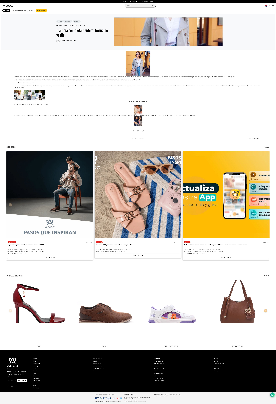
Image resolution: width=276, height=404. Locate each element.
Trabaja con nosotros (98, 368)
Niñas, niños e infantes (171, 346)
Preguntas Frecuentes (219, 363)
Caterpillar (35, 371)
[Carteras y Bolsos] (237, 312)
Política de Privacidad (163, 396)
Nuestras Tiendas (37, 383)
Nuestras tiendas (97, 366)
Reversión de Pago (158, 378)
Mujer (38, 346)
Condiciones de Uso (158, 361)
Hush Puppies (36, 366)
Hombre (105, 346)
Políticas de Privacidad (159, 363)
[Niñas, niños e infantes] (171, 312)
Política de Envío (157, 371)
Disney (34, 368)
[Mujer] (38, 312)
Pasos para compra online (220, 371)
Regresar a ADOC (138, 139)
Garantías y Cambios (159, 368)
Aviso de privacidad (158, 366)
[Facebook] (7, 386)
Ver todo (267, 147)
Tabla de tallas (217, 366)
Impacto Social (36, 388)
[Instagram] (12, 386)
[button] (10, 204)
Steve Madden (36, 363)
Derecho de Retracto (159, 375)
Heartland (35, 373)
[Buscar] (153, 6)
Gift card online (36, 380)
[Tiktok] (16, 386)
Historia (95, 361)
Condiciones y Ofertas (159, 373)
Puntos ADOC (36, 385)
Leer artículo (49, 257)
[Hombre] (105, 312)
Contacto (216, 361)
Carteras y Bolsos (237, 346)
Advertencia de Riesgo (159, 380)
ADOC (34, 361)
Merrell (34, 375)
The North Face (36, 378)
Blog (94, 371)
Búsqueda (216, 368)
